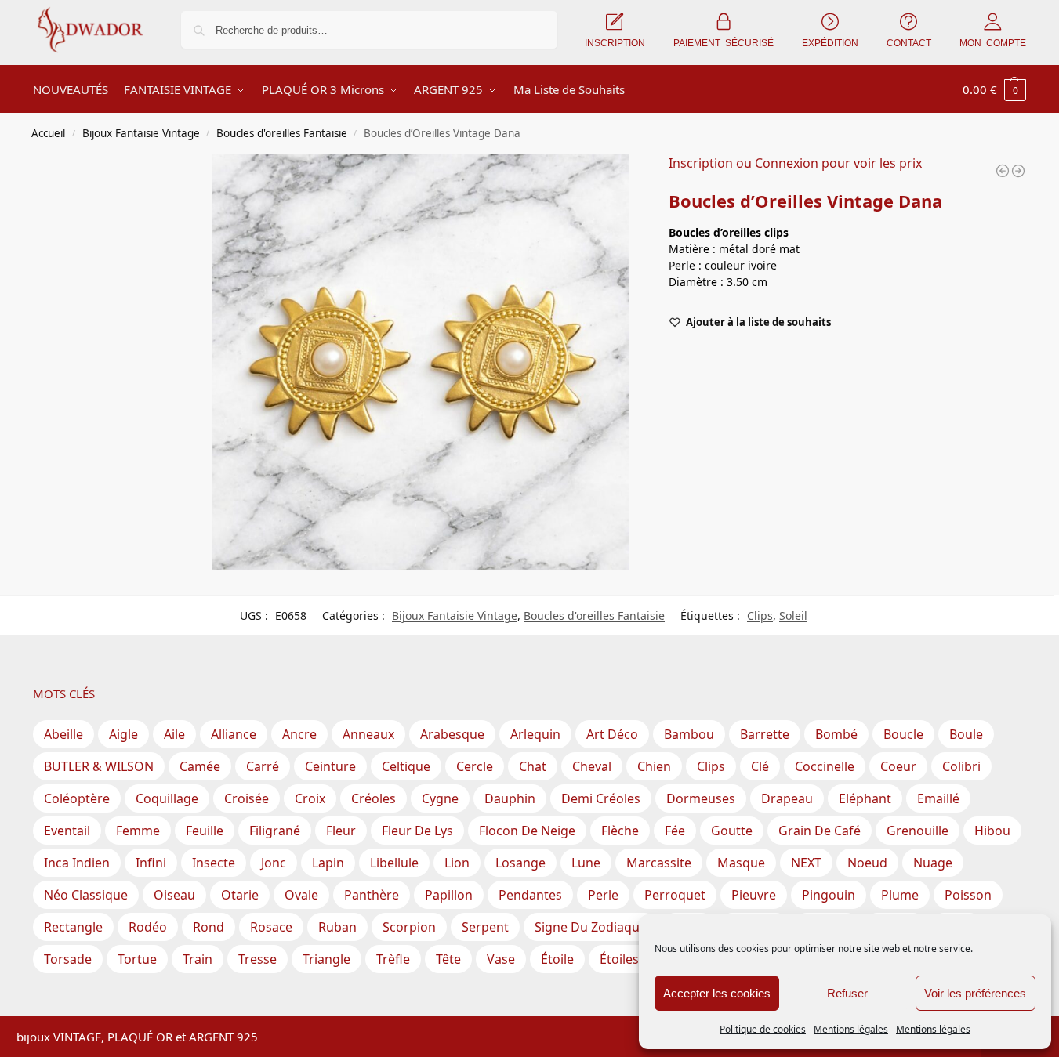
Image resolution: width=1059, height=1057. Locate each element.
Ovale (301, 894)
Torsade (68, 959)
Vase (501, 959)
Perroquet (674, 894)
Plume (900, 894)
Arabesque (452, 734)
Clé (760, 766)
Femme (138, 830)
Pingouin (828, 894)
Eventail (67, 830)
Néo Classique (86, 894)
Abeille (63, 734)
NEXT (806, 862)
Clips (760, 615)
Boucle (903, 734)
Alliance (233, 734)
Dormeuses (700, 798)
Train (197, 959)
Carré (262, 766)
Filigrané (274, 830)
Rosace (271, 927)
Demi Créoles (600, 798)
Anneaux (368, 734)
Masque (741, 862)
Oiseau (174, 894)
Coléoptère (77, 798)
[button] (994, 89)
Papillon (449, 894)
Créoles (373, 798)
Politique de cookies (763, 1029)
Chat (532, 766)
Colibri (961, 766)
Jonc (273, 862)
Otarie (240, 894)
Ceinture (330, 766)
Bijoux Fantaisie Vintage (141, 133)
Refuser (847, 993)
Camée (200, 766)
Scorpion (409, 927)
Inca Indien (77, 862)
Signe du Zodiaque (591, 927)
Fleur (341, 830)
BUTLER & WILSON (99, 766)
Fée (675, 830)
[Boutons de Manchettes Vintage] (1018, 171)
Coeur (898, 766)
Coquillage (167, 798)
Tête (448, 959)
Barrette (764, 734)
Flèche (620, 830)
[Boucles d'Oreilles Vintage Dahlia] (1002, 171)
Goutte (732, 830)
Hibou (992, 830)
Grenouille (917, 830)
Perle (603, 894)
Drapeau (787, 798)
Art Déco (612, 734)
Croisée (246, 798)
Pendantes (530, 894)
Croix (310, 798)
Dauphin (509, 798)
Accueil (48, 133)
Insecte (213, 862)
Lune (585, 862)
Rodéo (148, 927)
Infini (151, 862)
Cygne (440, 798)
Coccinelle (824, 766)
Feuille (204, 830)
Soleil (793, 615)
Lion (457, 862)
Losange (520, 862)
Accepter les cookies (717, 993)
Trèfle (393, 959)
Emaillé (938, 798)
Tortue (137, 959)
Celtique (406, 766)
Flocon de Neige (527, 830)
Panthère (371, 894)
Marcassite (658, 862)
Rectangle (73, 927)
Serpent (485, 927)
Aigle (123, 734)
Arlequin (535, 734)
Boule (966, 734)
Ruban (337, 927)
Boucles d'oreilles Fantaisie (281, 133)
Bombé (836, 734)
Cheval (591, 766)
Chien (654, 766)
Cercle (474, 766)
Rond (208, 927)
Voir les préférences (975, 993)
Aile (174, 734)
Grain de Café (819, 830)
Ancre (299, 734)
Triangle (326, 959)
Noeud (867, 862)
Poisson (968, 894)
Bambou (689, 734)
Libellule (394, 862)
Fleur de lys (417, 830)
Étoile (557, 959)
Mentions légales (851, 1029)
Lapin (328, 862)
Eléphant (865, 798)
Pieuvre (753, 894)
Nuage (932, 862)
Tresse (257, 959)
